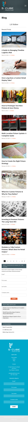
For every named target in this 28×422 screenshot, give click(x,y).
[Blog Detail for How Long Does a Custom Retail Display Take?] (14, 67)
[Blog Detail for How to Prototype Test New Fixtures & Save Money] (14, 95)
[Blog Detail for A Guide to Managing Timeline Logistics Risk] (14, 39)
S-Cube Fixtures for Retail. (12, 417)
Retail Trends (7, 327)
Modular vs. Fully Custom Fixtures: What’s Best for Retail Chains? (13, 249)
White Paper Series (8, 332)
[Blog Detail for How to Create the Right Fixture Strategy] (14, 150)
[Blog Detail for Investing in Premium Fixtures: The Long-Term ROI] (14, 209)
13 (22, 261)
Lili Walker (12, 55)
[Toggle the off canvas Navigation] (25, 6)
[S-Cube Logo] (7, 6)
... (19, 261)
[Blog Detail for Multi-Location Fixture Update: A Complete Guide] (14, 123)
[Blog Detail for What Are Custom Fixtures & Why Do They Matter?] (14, 179)
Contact (14, 364)
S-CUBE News (7, 329)
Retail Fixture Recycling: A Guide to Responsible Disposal (11, 312)
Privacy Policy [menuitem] (14, 419)
